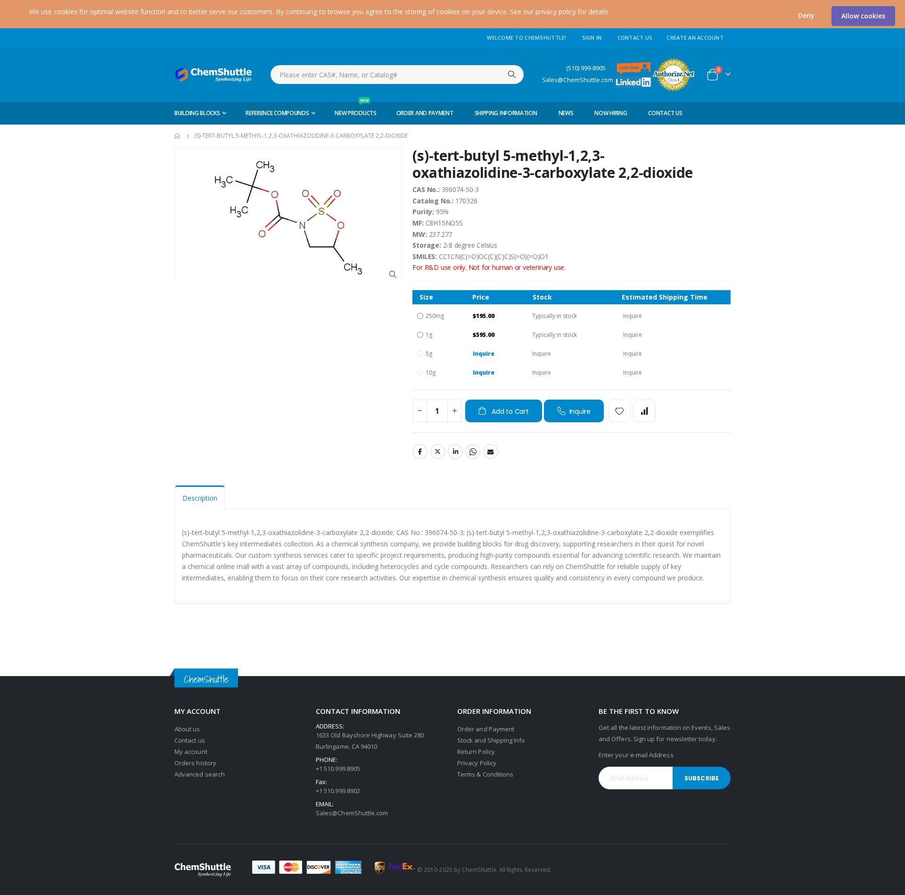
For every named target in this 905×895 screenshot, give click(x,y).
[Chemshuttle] (213, 75)
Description (199, 498)
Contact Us (635, 37)
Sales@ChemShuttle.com (577, 80)
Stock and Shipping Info (491, 740)
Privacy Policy (476, 763)
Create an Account (695, 37)
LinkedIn (455, 451)
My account (190, 751)
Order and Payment (485, 729)
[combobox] (397, 74)
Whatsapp (472, 451)
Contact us (189, 740)
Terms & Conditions (485, 774)
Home (177, 136)
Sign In (592, 37)
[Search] (512, 74)
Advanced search (199, 774)
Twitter (437, 451)
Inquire (483, 354)
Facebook (420, 451)
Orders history (195, 763)
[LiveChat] (633, 68)
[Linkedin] (633, 81)
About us (187, 729)
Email (490, 451)
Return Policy (476, 751)
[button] (806, 15)
